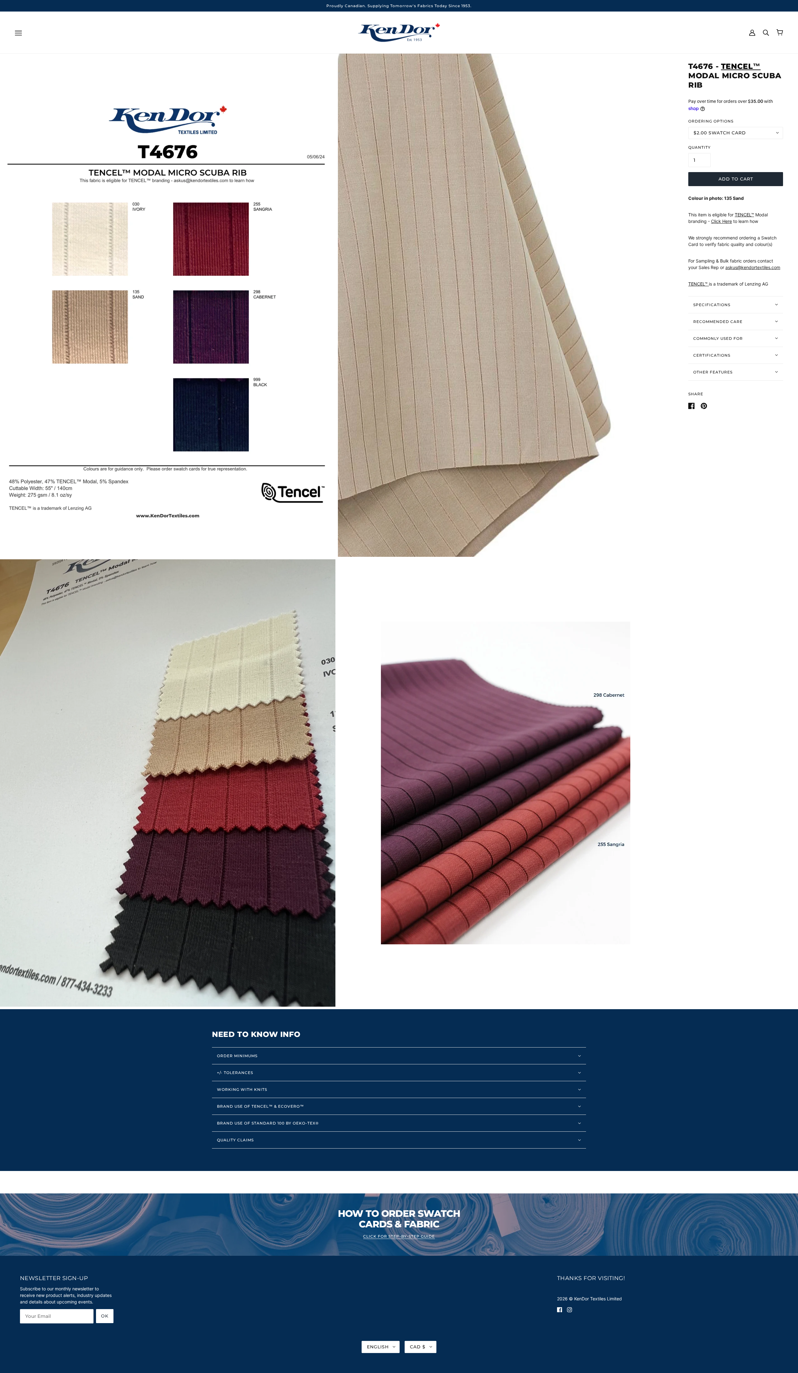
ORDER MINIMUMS (237, 1055)
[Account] (752, 32)
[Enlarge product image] (167, 305)
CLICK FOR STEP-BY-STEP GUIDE (399, 1237)
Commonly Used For (718, 338)
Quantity (699, 147)
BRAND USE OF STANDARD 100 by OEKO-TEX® (268, 1123)
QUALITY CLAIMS (235, 1140)
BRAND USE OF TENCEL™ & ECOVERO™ (260, 1106)
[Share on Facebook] (692, 405)
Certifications (711, 355)
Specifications (711, 304)
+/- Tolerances (235, 1072)
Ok (104, 1316)
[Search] (766, 32)
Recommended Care (718, 321)
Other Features (713, 371)
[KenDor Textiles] (399, 32)
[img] (560, 1309)
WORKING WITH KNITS (242, 1089)
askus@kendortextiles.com (752, 267)
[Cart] (780, 32)
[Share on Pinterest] (703, 405)
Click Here (721, 221)
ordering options (710, 120)
